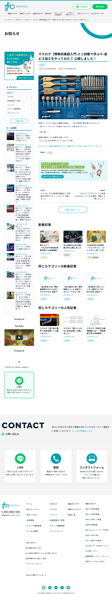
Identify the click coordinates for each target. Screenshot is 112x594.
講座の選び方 (91, 503)
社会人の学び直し (93, 535)
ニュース (43, 257)
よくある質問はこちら (82, 430)
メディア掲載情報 (93, 257)
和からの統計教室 (93, 514)
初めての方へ (32, 514)
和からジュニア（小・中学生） (98, 530)
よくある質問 (32, 531)
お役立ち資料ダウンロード (36, 575)
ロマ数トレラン (92, 551)
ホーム (29, 503)
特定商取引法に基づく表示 (36, 558)
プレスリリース (13, 113)
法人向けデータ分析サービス (97, 546)
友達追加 (83, 6)
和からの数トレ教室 (93, 519)
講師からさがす (74, 509)
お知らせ (67, 255)
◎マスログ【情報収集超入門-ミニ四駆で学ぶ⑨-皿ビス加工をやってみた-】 (70, 146)
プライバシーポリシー (34, 564)
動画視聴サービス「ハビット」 (98, 556)
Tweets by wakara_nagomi (16, 367)
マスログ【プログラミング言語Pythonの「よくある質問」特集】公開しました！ (90, 196)
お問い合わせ (31, 543)
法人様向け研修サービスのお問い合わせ (41, 553)
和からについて (33, 509)
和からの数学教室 (93, 509)
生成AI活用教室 (92, 524)
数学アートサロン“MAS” (95, 561)
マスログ (42, 65)
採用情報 (30, 520)
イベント (53, 514)
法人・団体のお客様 (93, 540)
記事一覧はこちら (73, 209)
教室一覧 (71, 514)
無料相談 (100, 6)
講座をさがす (73, 503)
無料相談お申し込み (33, 548)
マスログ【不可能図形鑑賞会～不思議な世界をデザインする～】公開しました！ (55, 196)
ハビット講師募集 (34, 525)
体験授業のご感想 (13, 101)
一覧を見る (19, 121)
